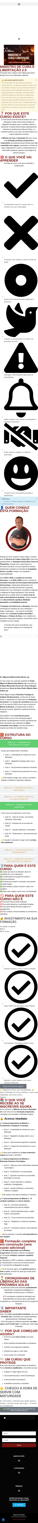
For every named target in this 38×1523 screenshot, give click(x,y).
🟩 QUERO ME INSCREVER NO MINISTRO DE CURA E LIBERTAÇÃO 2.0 (19, 1409)
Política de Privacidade (19, 1519)
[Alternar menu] (19, 39)
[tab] (19, 744)
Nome (4, 1430)
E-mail (4, 1437)
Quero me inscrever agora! (13, 1086)
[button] (19, 4)
